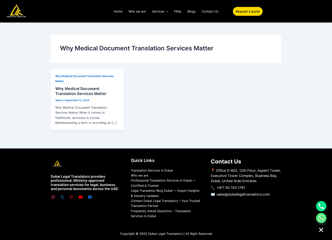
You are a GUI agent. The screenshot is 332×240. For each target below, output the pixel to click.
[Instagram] (53, 197)
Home (118, 11)
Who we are (137, 11)
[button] (166, 11)
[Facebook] (90, 197)
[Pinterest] (71, 197)
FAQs (177, 11)
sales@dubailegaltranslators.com (243, 194)
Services (158, 11)
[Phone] (321, 206)
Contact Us (210, 11)
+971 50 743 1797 (231, 188)
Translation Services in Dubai (152, 170)
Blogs (192, 11)
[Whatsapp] (321, 218)
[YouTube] (80, 197)
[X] (62, 197)
